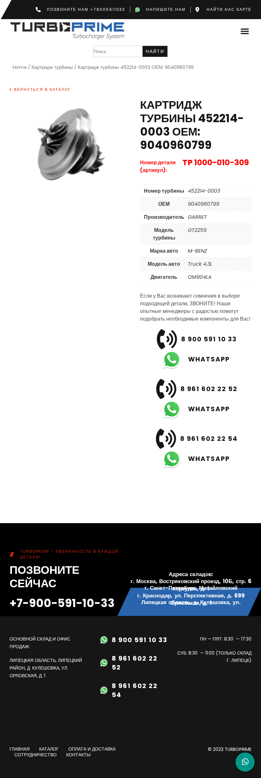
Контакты (78, 755)
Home (20, 67)
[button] (244, 31)
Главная (20, 749)
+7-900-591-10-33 (62, 603)
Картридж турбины (52, 67)
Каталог (49, 749)
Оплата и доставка (92, 749)
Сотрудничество (35, 755)
